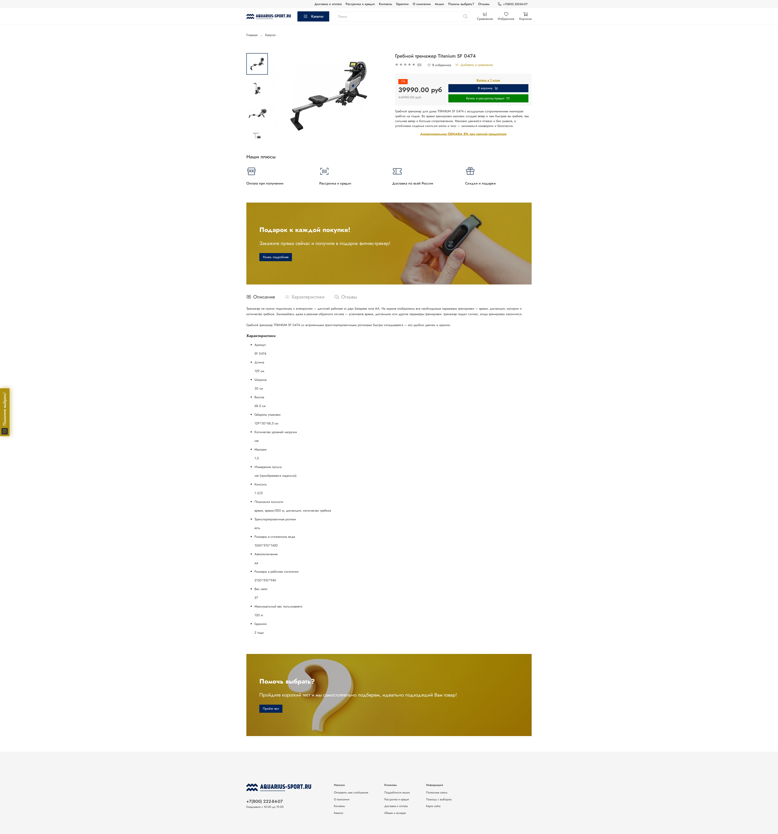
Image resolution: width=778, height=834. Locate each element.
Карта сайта (433, 806)
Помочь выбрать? (461, 4)
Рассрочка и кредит (360, 4)
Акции (439, 4)
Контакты (385, 4)
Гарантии (402, 4)
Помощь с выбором (439, 799)
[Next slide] (257, 133)
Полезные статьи (436, 792)
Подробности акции (397, 792)
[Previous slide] (278, 96)
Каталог (317, 16)
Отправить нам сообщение (351, 792)
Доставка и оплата (328, 4)
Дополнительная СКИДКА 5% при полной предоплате (463, 134)
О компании (422, 4)
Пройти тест (271, 708)
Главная (252, 35)
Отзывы (483, 4)
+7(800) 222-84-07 (515, 4)
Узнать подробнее (276, 257)
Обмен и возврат (395, 813)
